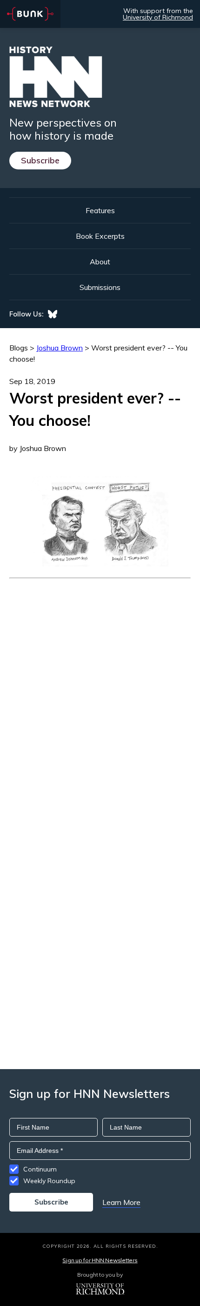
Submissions (100, 287)
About (100, 261)
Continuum (40, 1169)
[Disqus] (100, 695)
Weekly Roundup (49, 1181)
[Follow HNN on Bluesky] (52, 314)
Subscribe (40, 160)
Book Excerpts (100, 236)
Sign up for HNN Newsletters (99, 1260)
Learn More (121, 1202)
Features (100, 210)
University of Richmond (158, 17)
